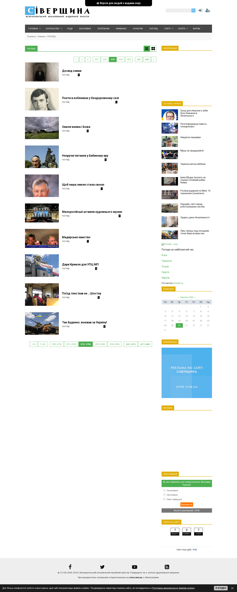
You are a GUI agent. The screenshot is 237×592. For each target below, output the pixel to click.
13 (186, 316)
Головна (31, 36)
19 (179, 321)
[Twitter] (102, 568)
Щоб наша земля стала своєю (83, 184)
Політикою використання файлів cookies (173, 588)
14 (194, 316)
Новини (41, 36)
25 (172, 325)
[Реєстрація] (208, 11)
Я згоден (221, 588)
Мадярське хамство (76, 237)
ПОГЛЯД (65, 75)
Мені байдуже (174, 499)
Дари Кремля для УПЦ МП (80, 264)
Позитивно (172, 490)
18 (172, 321)
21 (194, 321)
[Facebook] (70, 568)
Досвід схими (71, 70)
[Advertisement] (187, 74)
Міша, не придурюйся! (192, 150)
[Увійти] (199, 11)
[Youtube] (134, 568)
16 (208, 316)
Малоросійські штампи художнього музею (92, 211)
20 (186, 321)
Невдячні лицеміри (190, 137)
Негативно (172, 494)
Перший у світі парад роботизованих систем (192, 205)
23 (208, 321)
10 (165, 316)
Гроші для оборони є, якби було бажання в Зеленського (194, 113)
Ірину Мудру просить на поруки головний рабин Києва (193, 180)
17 (165, 321)
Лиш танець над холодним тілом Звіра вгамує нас (194, 232)
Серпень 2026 (186, 297)
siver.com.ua (135, 577)
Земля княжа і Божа (76, 126)
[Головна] (57, 17)
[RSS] (166, 568)
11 (172, 316)
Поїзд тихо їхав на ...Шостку (81, 293)
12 (179, 316)
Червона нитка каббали (193, 164)
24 (165, 325)
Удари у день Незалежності (195, 217)
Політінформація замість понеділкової (193, 125)
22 (201, 321)
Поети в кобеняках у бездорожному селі (90, 98)
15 (201, 316)
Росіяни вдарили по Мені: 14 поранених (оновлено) (195, 192)
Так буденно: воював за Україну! (84, 322)
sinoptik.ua (178, 283)
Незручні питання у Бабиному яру (85, 155)
